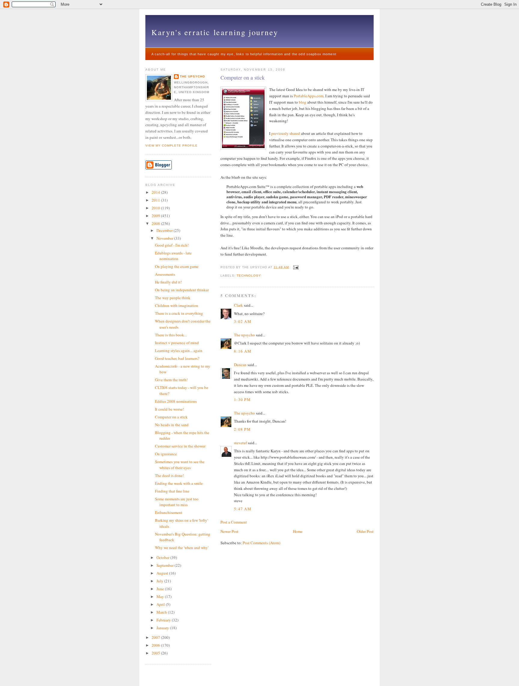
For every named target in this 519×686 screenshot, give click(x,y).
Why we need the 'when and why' (181, 547)
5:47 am (242, 508)
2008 (156, 223)
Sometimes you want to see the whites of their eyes (180, 464)
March (162, 612)
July (160, 581)
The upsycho (244, 335)
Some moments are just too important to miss (177, 502)
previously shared (285, 133)
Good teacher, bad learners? (177, 358)
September (165, 565)
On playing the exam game (177, 266)
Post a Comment (233, 522)
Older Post (365, 531)
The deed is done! (169, 475)
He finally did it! (168, 282)
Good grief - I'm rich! (172, 245)
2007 (156, 637)
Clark (238, 305)
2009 (156, 215)
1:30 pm (242, 399)
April (161, 604)
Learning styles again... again (178, 350)
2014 (156, 192)
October (163, 557)
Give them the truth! (171, 379)
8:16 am (242, 351)
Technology (249, 275)
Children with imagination (176, 305)
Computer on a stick (242, 77)
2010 (156, 208)
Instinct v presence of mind (177, 342)
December (165, 230)
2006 (156, 645)
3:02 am (242, 321)
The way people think (172, 297)
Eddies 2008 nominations (176, 401)
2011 (156, 200)
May (160, 596)
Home (297, 531)
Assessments (165, 274)
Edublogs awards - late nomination (173, 256)
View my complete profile (171, 145)
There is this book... (171, 335)
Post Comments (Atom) (261, 542)
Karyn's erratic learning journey (214, 32)
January (163, 627)
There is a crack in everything (179, 313)
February (164, 620)
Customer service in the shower (180, 446)
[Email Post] (295, 267)
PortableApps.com (308, 96)
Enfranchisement (168, 512)
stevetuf (240, 442)
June (160, 588)
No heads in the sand (172, 424)
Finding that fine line (172, 491)
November (165, 238)
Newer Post (229, 531)
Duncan (240, 364)
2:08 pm (242, 429)
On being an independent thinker (182, 290)
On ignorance (166, 454)
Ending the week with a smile (179, 483)
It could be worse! (169, 409)
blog (302, 102)
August (162, 573)
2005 (156, 653)
